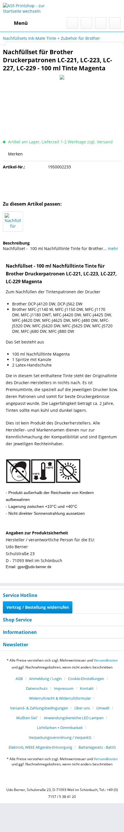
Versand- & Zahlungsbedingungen (39, 708)
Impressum (64, 688)
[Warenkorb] (115, 23)
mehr (112, 248)
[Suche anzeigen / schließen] (72, 23)
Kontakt (87, 688)
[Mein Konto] (100, 23)
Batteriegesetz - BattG (97, 747)
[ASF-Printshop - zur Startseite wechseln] (32, 8)
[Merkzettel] (86, 23)
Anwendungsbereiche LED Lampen (74, 717)
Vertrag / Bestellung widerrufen (37, 607)
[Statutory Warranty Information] (62, 183)
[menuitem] (15, 23)
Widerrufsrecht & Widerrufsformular (60, 698)
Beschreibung (16, 243)
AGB (19, 678)
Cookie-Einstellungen (86, 678)
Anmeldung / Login (45, 678)
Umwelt (103, 708)
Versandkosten (106, 660)
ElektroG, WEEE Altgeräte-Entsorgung (40, 747)
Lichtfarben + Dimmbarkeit (60, 727)
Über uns (82, 708)
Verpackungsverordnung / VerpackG (60, 737)
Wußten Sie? (26, 717)
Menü (21, 23)
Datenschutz (37, 688)
